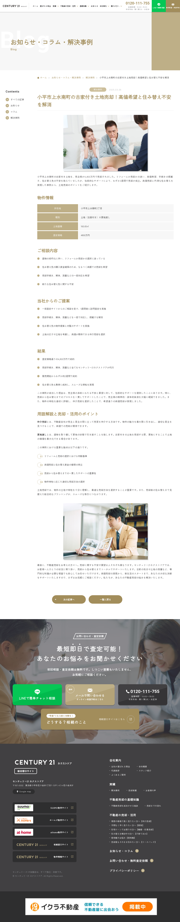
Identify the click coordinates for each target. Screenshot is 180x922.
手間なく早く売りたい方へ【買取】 (127, 825)
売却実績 (132, 790)
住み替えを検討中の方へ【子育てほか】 (129, 833)
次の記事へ (69, 599)
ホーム (35, 6)
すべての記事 (17, 99)
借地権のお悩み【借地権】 (123, 838)
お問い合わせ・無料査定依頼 (129, 861)
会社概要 (143, 766)
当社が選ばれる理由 (120, 766)
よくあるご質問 (118, 775)
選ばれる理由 (45, 6)
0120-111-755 (138, 3)
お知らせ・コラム (121, 851)
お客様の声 (151, 790)
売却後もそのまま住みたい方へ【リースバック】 (134, 842)
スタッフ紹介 (145, 770)
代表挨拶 (115, 770)
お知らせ (94, 6)
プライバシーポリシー (124, 871)
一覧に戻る (105, 599)
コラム (14, 111)
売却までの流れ (154, 805)
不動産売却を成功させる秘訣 (124, 805)
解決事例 (90, 77)
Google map (25, 791)
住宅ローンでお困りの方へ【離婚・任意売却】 (133, 829)
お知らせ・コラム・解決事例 (66, 77)
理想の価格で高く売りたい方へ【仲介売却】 (132, 821)
